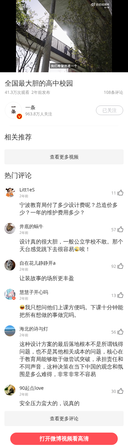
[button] (109, 110)
